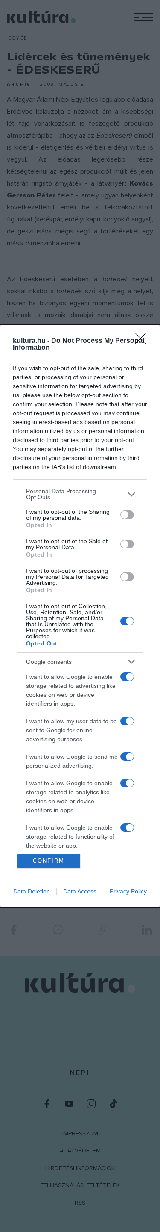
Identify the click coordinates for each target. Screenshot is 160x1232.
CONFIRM (48, 861)
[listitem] (80, 494)
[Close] (143, 341)
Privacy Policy (128, 891)
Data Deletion (31, 891)
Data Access (79, 891)
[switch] (127, 514)
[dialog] (80, 616)
